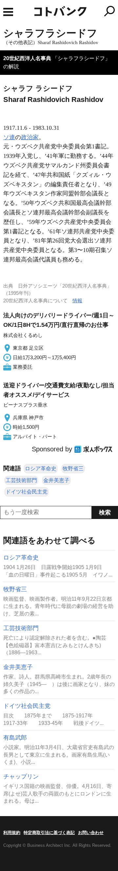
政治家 (30, 137)
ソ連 (9, 137)
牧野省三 (73, 468)
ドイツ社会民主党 (27, 491)
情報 (77, 300)
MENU (8, 12)
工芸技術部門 (21, 480)
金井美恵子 (56, 480)
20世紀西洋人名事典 (27, 58)
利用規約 (11, 832)
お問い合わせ (91, 832)
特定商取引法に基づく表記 (49, 832)
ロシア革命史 (40, 468)
